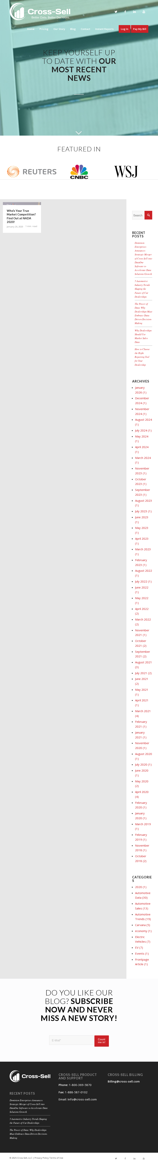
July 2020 (143, 764)
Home (30, 29)
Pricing (44, 29)
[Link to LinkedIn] (134, 11)
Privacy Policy (41, 1157)
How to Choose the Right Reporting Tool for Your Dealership (142, 356)
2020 (140, 887)
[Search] (148, 215)
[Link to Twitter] (116, 11)
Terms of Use (56, 1157)
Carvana (142, 925)
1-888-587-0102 (76, 1092)
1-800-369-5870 (80, 1085)
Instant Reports (104, 29)
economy (143, 931)
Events (142, 953)
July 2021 (143, 673)
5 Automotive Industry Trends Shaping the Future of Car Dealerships (142, 288)
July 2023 (143, 511)
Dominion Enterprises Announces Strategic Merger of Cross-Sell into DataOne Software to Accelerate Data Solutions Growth (143, 258)
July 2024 (143, 430)
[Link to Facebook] (125, 11)
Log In (124, 29)
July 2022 (143, 581)
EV (139, 947)
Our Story (59, 29)
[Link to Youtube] (143, 11)
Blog (73, 29)
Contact (85, 29)
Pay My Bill (139, 29)
